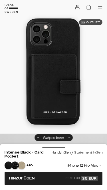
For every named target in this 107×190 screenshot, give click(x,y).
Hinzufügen (53, 178)
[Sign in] (77, 7)
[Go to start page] (11, 8)
